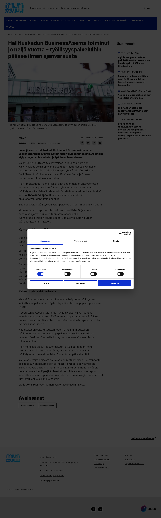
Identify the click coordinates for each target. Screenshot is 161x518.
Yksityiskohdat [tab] (80, 241)
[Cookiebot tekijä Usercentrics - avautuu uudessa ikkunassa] (120, 233)
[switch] (67, 274)
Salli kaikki (114, 283)
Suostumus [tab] (45, 241)
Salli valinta (80, 283)
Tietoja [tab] (116, 241)
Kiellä (46, 283)
